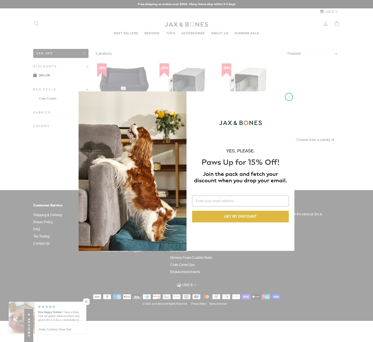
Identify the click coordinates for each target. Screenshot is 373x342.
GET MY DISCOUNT (240, 216)
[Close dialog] (289, 97)
